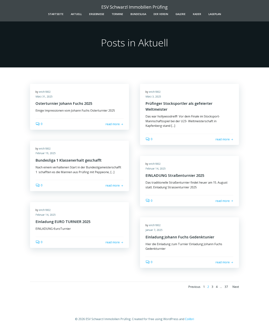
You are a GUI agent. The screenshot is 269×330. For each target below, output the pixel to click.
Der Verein (161, 14)
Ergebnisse (96, 14)
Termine (117, 14)
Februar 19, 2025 (46, 153)
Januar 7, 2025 (153, 230)
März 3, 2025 (153, 96)
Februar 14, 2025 (155, 168)
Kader (197, 14)
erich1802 (45, 91)
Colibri (189, 319)
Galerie (180, 14)
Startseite (55, 14)
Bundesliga (138, 14)
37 (226, 287)
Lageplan (214, 14)
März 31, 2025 (44, 96)
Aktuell (76, 14)
